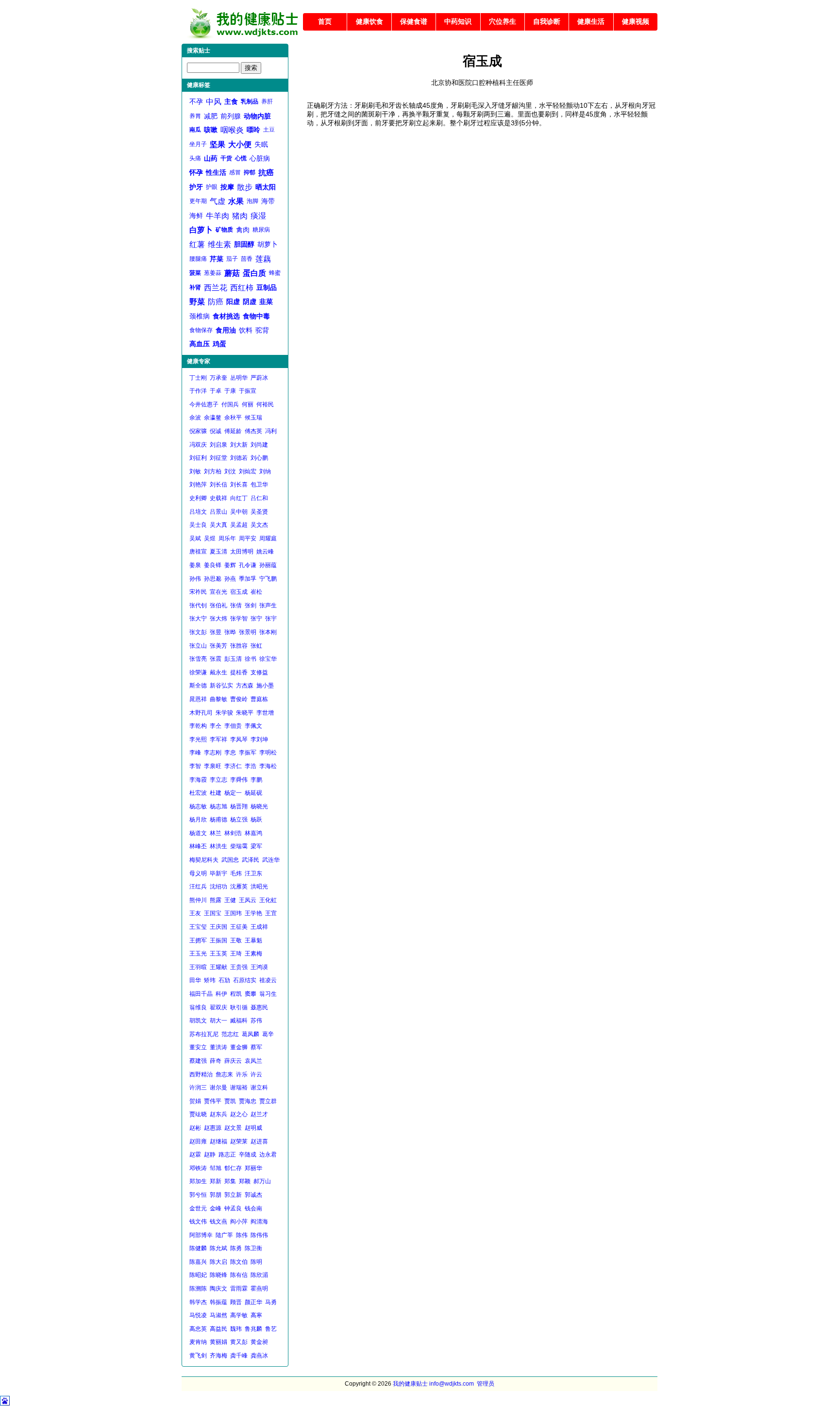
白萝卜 (201, 230)
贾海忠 (247, 1101)
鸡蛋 (219, 344)
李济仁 (233, 766)
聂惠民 (259, 1007)
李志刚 (212, 752)
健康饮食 (369, 21)
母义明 (198, 873)
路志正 (227, 1154)
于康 (230, 390)
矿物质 (224, 229)
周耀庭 (268, 538)
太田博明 (241, 551)
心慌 (241, 158)
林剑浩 (233, 833)
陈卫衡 (253, 1248)
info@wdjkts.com (451, 1383)
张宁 (256, 618)
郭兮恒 (198, 1194)
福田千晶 (201, 993)
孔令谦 (247, 565)
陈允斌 (218, 1248)
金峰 (215, 1208)
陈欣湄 (259, 1275)
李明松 (268, 752)
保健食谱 (413, 21)
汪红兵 (198, 886)
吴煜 (210, 538)
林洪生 (218, 846)
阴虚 (249, 301)
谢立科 (259, 1087)
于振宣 (247, 390)
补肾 (195, 287)
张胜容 (239, 645)
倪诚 (215, 431)
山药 (211, 158)
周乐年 (227, 538)
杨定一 (233, 792)
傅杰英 (253, 431)
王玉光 (198, 953)
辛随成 (247, 1154)
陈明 (256, 1261)
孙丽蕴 (268, 565)
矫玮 (210, 980)
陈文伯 (239, 1261)
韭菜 (266, 301)
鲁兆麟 (253, 1328)
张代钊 (198, 605)
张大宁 (198, 618)
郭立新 (233, 1194)
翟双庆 (218, 1007)
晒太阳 (265, 187)
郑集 (230, 1181)
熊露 (215, 900)
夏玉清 (218, 551)
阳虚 (233, 301)
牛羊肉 (217, 216)
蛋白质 (254, 273)
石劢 (224, 980)
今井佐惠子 (203, 404)
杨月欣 (198, 819)
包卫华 (259, 484)
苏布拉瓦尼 (203, 1034)
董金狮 (239, 1047)
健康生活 (590, 21)
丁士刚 (198, 377)
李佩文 (253, 725)
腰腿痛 (198, 258)
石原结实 (244, 980)
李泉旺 (212, 766)
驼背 (262, 330)
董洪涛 (218, 1047)
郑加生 (198, 1181)
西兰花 (215, 288)
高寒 (256, 1315)
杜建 (215, 792)
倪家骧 (198, 431)
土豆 (269, 129)
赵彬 (195, 1127)
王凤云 (247, 900)
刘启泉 (218, 444)
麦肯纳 (198, 1342)
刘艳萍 (198, 484)
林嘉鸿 (253, 833)
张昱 (215, 632)
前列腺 (230, 116)
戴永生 (218, 672)
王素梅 (253, 953)
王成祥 (259, 926)
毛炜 (236, 873)
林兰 (215, 833)
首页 (325, 21)
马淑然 (218, 1315)
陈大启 (218, 1261)
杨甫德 (218, 819)
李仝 (215, 725)
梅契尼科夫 (203, 859)
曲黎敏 (218, 699)
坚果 (217, 144)
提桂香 (239, 672)
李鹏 (256, 779)
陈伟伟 (259, 1235)
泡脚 (252, 201)
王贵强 (239, 967)
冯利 (271, 431)
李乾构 (198, 725)
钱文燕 (218, 1221)
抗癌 (266, 172)
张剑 (250, 605)
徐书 (250, 658)
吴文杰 (259, 524)
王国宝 (212, 913)
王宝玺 (198, 926)
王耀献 (218, 967)
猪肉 (240, 216)
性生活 (216, 172)
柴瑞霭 (239, 846)
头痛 (195, 158)
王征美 (239, 926)
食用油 (226, 330)
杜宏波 (198, 792)
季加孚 (247, 578)
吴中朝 (239, 511)
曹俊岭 (239, 699)
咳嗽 (211, 130)
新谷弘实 (221, 685)
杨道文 (198, 833)
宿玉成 (239, 591)
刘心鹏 (259, 457)
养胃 (195, 116)
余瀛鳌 (212, 417)
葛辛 (268, 1034)
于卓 (215, 390)
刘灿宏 (247, 471)
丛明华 (239, 377)
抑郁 (249, 172)
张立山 (198, 645)
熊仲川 (198, 900)
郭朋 (215, 1194)
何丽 (247, 404)
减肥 (211, 116)
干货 (226, 158)
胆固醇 (244, 244)
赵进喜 (259, 1141)
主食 (231, 101)
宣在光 (218, 591)
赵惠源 (212, 1127)
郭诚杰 (253, 1194)
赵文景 (233, 1127)
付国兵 (230, 404)
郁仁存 (233, 1168)
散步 (244, 187)
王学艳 (253, 913)
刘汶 (230, 471)
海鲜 (196, 215)
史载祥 (218, 498)
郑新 (215, 1181)
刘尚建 (259, 444)
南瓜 (195, 129)
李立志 (218, 779)
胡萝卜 (267, 244)
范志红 (230, 1034)
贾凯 (230, 1101)
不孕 (196, 101)
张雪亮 (198, 658)
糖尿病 (261, 229)
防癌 (215, 302)
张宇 (271, 618)
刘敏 (195, 471)
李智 (195, 766)
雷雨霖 (239, 1288)
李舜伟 (239, 779)
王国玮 (233, 913)
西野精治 (201, 1074)
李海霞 (198, 779)
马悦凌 (198, 1315)
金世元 (198, 1208)
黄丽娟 (218, 1342)
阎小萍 (239, 1221)
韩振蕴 (218, 1302)
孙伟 (195, 578)
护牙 (196, 187)
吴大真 (218, 524)
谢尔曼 (218, 1087)
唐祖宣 (198, 551)
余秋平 (233, 417)
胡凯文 (198, 1020)
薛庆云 (233, 1060)
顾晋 (236, 1302)
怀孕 (196, 172)
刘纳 (265, 471)
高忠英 (198, 1328)
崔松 (256, 591)
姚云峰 (265, 551)
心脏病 (260, 158)
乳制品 (249, 101)
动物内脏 (257, 116)
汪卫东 (253, 873)
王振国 (218, 940)
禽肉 (243, 230)
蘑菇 (232, 273)
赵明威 (253, 1127)
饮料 (245, 330)
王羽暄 (198, 967)
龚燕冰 (259, 1355)
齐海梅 (218, 1355)
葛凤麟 (250, 1034)
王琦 (236, 953)
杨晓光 (259, 806)
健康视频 (635, 21)
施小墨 (265, 685)
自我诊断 (546, 21)
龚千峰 (239, 1355)
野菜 (197, 302)
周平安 (247, 538)
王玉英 (218, 953)
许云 (256, 1074)
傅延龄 (233, 431)
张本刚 (268, 632)
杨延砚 (253, 792)
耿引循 (239, 1007)
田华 (195, 980)
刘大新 (239, 444)
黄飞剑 (198, 1355)
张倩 (236, 605)
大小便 (240, 144)
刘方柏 (212, 471)
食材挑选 (226, 316)
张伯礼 (218, 605)
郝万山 (262, 1181)
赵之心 (239, 1114)
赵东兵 (218, 1114)
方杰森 (244, 685)
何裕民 (265, 404)
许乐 (242, 1074)
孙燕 (230, 578)
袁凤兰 (253, 1060)
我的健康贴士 (410, 1383)
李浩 (250, 766)
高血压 (199, 344)
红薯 (197, 244)
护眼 (212, 187)
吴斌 (195, 538)
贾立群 (268, 1101)
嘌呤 (253, 130)
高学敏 (239, 1315)
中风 (213, 102)
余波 (195, 417)
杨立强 (239, 819)
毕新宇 (218, 873)
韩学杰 (198, 1302)
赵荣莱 (239, 1141)
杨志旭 (218, 806)
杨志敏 (198, 806)
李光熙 (198, 739)
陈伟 (242, 1235)
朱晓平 (244, 712)
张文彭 (198, 632)
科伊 (221, 993)
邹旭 (215, 1168)
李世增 (265, 712)
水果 (236, 201)
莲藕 (263, 259)
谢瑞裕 (239, 1087)
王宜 (271, 913)
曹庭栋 (259, 699)
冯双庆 (198, 444)
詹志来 (224, 1074)
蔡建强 (198, 1060)
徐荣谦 (198, 672)
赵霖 (195, 1154)
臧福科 (239, 1020)
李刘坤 (259, 739)
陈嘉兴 (198, 1261)
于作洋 (198, 390)
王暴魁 (253, 940)
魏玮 (236, 1328)
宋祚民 (198, 591)
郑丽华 (253, 1168)
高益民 (218, 1328)
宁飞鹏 (268, 578)
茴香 (246, 258)
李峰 (195, 752)
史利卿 (198, 498)
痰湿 (258, 216)
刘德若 (239, 457)
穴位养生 (502, 21)
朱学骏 (224, 712)
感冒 (235, 172)
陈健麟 (198, 1248)
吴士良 (198, 524)
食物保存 (201, 330)
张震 (215, 658)
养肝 (267, 101)
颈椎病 (199, 316)
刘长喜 (239, 484)
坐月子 (198, 144)
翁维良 (198, 1007)
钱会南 (253, 1208)
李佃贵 (233, 725)
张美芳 (218, 645)
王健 (230, 900)
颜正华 (253, 1302)
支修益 (259, 672)
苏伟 (256, 1020)
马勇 (271, 1302)
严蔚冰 (259, 377)
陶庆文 (218, 1288)
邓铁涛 (198, 1168)
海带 (268, 201)
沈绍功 (218, 886)
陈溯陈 (198, 1288)
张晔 (230, 632)
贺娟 (195, 1101)
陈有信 (239, 1275)
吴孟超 (239, 524)
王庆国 (218, 926)
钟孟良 (233, 1208)
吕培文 (198, 511)
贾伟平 (212, 1101)
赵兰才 (259, 1114)
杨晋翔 (239, 806)
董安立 (198, 1047)
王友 (195, 913)
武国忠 (230, 859)
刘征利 (198, 457)
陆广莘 (224, 1235)
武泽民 (250, 859)
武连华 (271, 859)
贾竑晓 (198, 1114)
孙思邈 (212, 578)
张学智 (239, 618)
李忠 (230, 752)
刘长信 (218, 484)
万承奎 (218, 377)
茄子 (232, 258)
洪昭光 (259, 886)
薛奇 (215, 1060)
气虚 (217, 201)
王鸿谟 (259, 967)
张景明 (247, 632)
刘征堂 (218, 457)
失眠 (261, 144)
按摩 (227, 187)
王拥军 (198, 940)
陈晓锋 (218, 1275)
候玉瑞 (253, 417)
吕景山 (218, 511)
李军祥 (218, 739)
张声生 (268, 605)
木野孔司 (201, 712)
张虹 (256, 645)
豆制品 (266, 287)
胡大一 (218, 1020)
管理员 (485, 1383)
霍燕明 (259, 1288)
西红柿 (241, 288)
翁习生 (268, 993)
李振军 (247, 752)
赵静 (210, 1154)
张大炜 (218, 618)
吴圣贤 (259, 511)
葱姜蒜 (212, 272)
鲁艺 (271, 1328)
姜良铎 (212, 565)
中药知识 (457, 21)
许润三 (198, 1087)
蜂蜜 (275, 272)
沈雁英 (239, 886)
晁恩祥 (198, 699)
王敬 (236, 940)
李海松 (268, 766)
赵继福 (218, 1141)
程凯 (236, 993)
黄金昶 (259, 1342)
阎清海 (259, 1221)
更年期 (198, 201)
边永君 (268, 1154)
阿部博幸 (201, 1235)
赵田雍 (198, 1141)
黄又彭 (239, 1342)
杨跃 (256, 819)
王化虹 (268, 900)
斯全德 (198, 685)
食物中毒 (256, 316)
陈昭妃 (198, 1275)
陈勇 (236, 1248)
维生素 (219, 244)
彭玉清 (233, 658)
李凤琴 (239, 739)
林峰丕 (198, 846)
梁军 (256, 846)
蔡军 (256, 1047)
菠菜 (195, 272)
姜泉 (195, 565)
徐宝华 (268, 658)
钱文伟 (198, 1221)
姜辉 (230, 565)
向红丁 (239, 498)
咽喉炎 (232, 130)
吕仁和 (259, 498)
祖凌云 (268, 980)
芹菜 (216, 259)
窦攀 (250, 993)
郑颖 (245, 1181)
